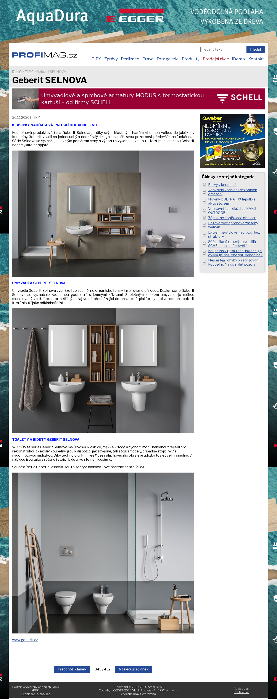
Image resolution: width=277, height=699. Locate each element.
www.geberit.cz (25, 640)
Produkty (191, 58)
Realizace (130, 58)
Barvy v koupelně (222, 185)
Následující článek (134, 669)
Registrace (241, 688)
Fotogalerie (168, 58)
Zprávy (111, 58)
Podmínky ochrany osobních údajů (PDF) (35, 688)
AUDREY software (166, 690)
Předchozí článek (72, 669)
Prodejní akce (216, 58)
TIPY (96, 58)
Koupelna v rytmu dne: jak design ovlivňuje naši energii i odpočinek (235, 253)
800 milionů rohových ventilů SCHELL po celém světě (232, 244)
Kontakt (256, 58)
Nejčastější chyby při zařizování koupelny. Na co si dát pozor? (233, 262)
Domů (17, 72)
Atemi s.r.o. (155, 687)
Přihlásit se (241, 692)
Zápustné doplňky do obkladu (232, 218)
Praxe (147, 58)
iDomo (238, 58)
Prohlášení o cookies (35, 694)
